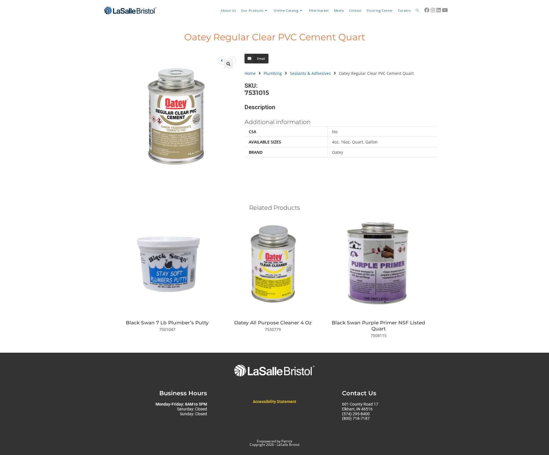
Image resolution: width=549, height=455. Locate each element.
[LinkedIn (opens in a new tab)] (438, 10)
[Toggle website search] (417, 10)
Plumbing (273, 73)
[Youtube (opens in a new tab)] (444, 10)
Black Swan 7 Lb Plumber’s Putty (167, 323)
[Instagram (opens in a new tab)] (433, 10)
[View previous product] (222, 61)
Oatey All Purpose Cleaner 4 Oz (273, 323)
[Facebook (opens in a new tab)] (427, 10)
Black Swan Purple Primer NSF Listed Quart (378, 326)
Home (250, 73)
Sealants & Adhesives (310, 73)
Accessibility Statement (274, 401)
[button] (228, 64)
